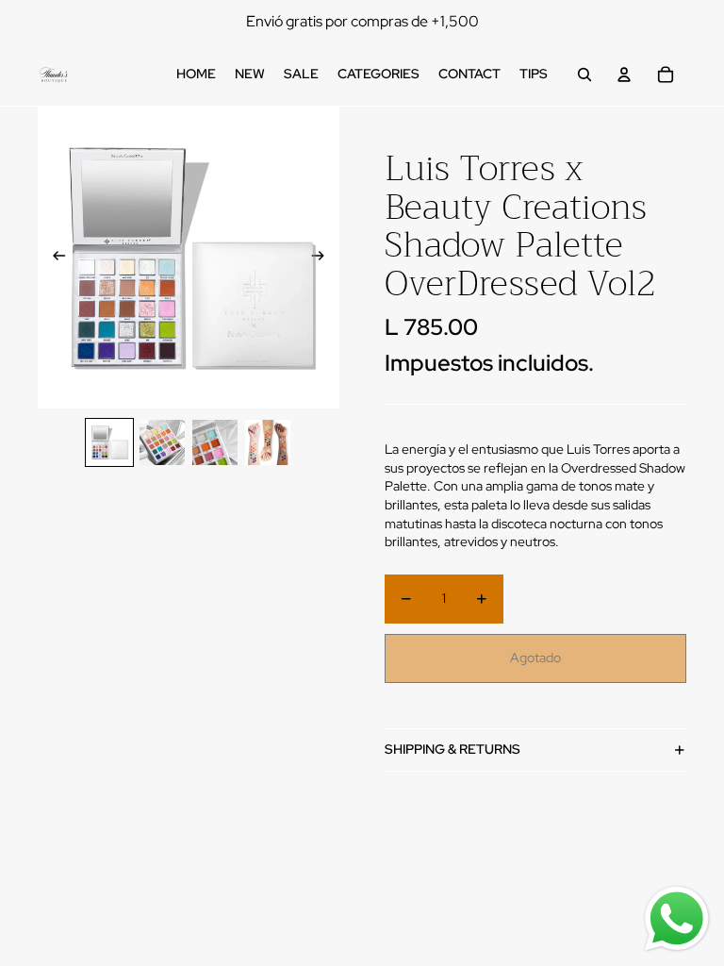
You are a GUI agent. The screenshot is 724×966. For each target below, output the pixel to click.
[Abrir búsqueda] (584, 74)
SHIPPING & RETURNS (452, 749)
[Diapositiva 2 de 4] (162, 442)
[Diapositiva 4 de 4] (267, 442)
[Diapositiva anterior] (53, 257)
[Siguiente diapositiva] (323, 257)
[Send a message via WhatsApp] (677, 919)
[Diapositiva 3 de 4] (215, 442)
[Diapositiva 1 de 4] (109, 442)
